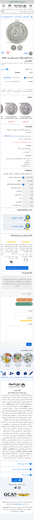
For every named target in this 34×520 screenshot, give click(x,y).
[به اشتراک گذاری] (3, 53)
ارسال (29, 344)
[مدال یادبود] (7, 358)
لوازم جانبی (19, 456)
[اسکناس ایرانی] (18, 358)
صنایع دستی (24, 422)
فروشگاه (25, 377)
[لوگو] (20, 6)
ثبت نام (31, 377)
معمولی (29, 320)
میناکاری (19, 442)
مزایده (11, 377)
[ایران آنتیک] (31, 17)
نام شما (30, 311)
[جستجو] (3, 12)
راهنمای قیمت (4, 377)
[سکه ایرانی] (28, 358)
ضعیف (31, 320)
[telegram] (15, 488)
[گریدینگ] (10, 494)
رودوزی (7, 442)
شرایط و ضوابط (18, 504)
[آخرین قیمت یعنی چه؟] (25, 78)
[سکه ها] (23, 494)
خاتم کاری (13, 442)
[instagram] (18, 488)
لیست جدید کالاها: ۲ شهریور (17, 2)
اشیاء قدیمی (11, 418)
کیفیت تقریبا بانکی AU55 (14, 136)
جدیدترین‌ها (18, 377)
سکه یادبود (12, 451)
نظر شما (30, 324)
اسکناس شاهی (6, 453)
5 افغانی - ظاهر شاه (18, 227)
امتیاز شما (29, 318)
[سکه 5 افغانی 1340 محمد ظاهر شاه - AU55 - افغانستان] (17, 33)
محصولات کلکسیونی (17, 411)
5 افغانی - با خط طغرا (17, 218)
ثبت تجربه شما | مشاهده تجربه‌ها (16, 268)
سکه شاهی (22, 453)
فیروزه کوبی (25, 442)
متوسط (26, 320)
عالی (21, 320)
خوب (24, 320)
